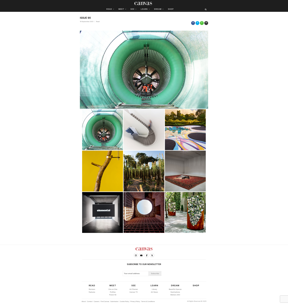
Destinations (175, 292)
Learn (144, 9)
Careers (96, 301)
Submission (114, 301)
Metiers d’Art (175, 295)
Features (92, 292)
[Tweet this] (197, 23)
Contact (89, 301)
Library (154, 289)
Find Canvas (105, 301)
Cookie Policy (124, 301)
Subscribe (155, 273)
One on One (112, 289)
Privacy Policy (135, 301)
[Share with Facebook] (193, 23)
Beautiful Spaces (175, 289)
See (132, 9)
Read (109, 9)
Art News (154, 292)
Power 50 (112, 295)
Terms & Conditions (148, 301)
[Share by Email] (206, 23)
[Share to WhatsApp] (202, 23)
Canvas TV (133, 292)
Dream (158, 9)
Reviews (92, 289)
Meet (121, 9)
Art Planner (133, 289)
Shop (171, 9)
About (84, 301)
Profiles (113, 292)
